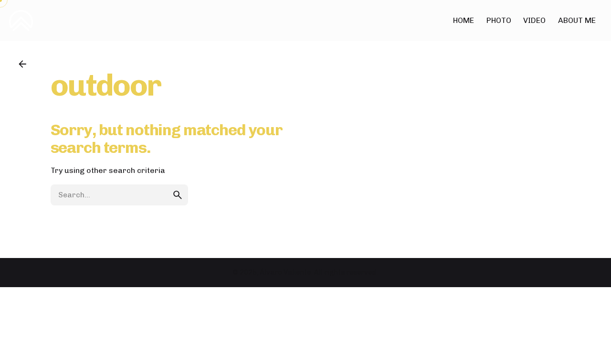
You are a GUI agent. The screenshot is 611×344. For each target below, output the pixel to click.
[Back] (22, 64)
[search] (177, 194)
